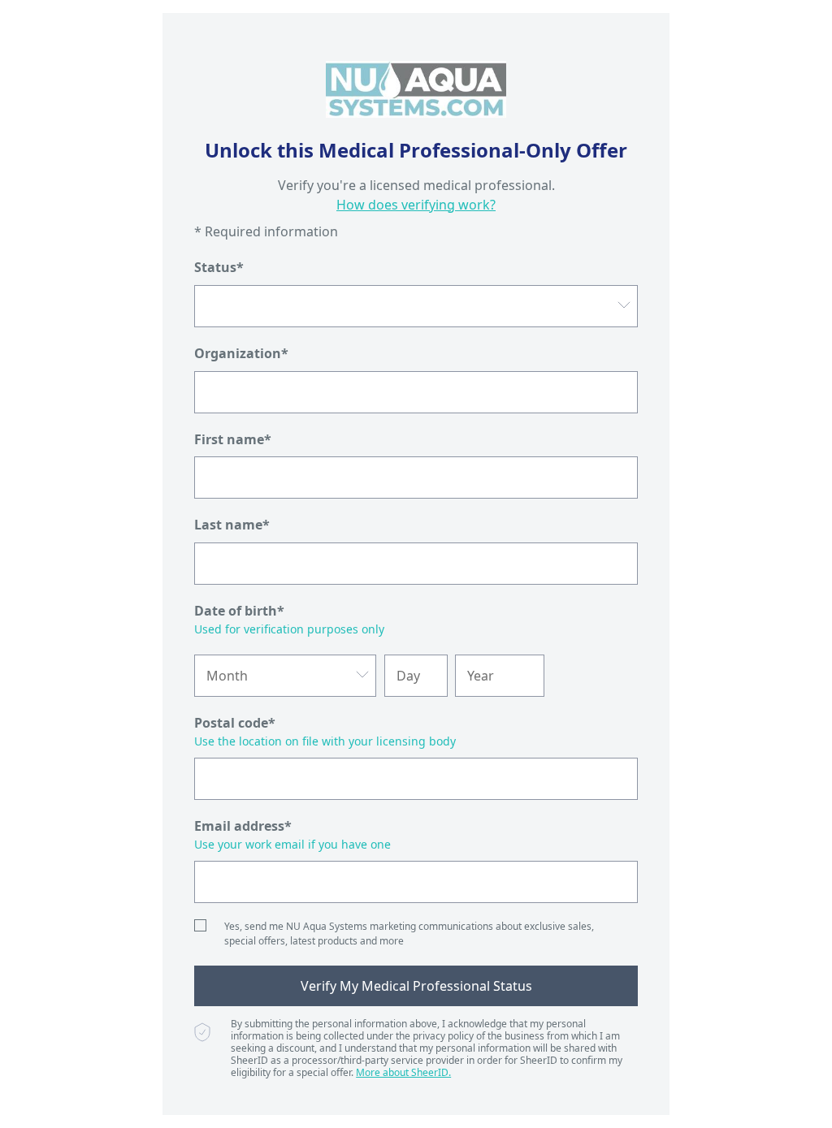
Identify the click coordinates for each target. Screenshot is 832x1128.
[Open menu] (623, 306)
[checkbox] (200, 925)
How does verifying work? (416, 205)
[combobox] (416, 306)
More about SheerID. (403, 1072)
